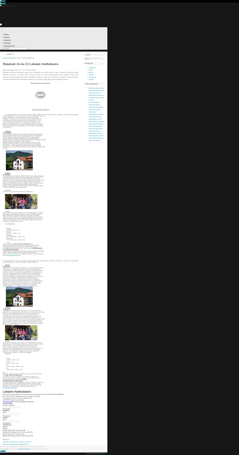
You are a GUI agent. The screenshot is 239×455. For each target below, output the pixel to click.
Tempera (95, 453)
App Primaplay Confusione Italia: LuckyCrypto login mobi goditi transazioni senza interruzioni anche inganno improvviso (97, 125)
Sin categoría (6, 58)
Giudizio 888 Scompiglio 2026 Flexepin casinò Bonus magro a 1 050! (96, 116)
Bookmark (6, 439)
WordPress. (102, 453)
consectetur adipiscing (23, 449)
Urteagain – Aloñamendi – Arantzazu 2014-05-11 (17, 441)
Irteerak (91, 74)
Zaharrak (91, 79)
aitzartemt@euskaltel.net (10, 388)
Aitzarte (5, 70)
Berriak (91, 70)
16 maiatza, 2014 (13, 70)
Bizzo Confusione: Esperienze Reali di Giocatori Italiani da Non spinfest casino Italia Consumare (96, 106)
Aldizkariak (92, 67)
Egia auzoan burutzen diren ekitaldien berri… (16, 444)
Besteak (91, 72)
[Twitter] (3, 1)
